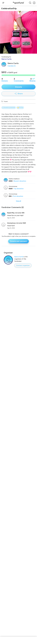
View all (18, 201)
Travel (5, 101)
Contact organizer (23, 265)
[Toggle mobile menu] (3, 3)
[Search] (30, 3)
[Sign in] (34, 3)
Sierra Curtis (18, 257)
